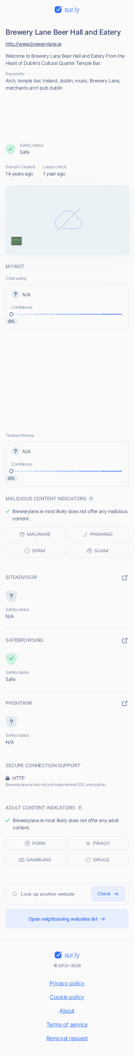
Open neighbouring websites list (63, 919)
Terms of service (66, 1024)
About (67, 1010)
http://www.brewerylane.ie (33, 44)
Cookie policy (67, 996)
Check (104, 893)
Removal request (67, 1038)
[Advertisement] (67, 117)
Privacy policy (66, 983)
